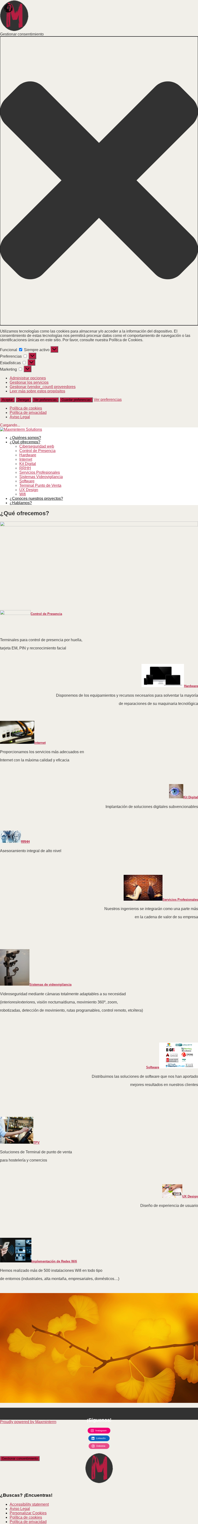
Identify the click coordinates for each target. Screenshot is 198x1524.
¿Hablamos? (21, 503)
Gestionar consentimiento (20, 1458)
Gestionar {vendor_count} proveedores (43, 387)
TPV (36, 1142)
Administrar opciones (28, 378)
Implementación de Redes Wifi (54, 1261)
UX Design (28, 490)
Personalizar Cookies (28, 1513)
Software (27, 481)
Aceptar (7, 400)
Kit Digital (27, 464)
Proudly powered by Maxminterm (28, 1422)
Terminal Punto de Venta (40, 485)
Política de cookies (26, 408)
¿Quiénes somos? (25, 438)
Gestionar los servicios (29, 382)
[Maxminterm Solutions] (21, 429)
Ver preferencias (45, 400)
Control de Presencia (37, 451)
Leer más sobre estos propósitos (37, 391)
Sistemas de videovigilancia (50, 984)
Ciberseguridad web (36, 446)
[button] (99, 180)
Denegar (23, 400)
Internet (25, 459)
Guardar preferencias (76, 400)
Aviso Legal (20, 417)
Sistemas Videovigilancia (41, 477)
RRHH (25, 468)
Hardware (27, 455)
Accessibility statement (29, 1504)
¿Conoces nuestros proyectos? (36, 498)
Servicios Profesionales (39, 472)
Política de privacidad (28, 413)
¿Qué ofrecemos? (25, 442)
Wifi (22, 494)
